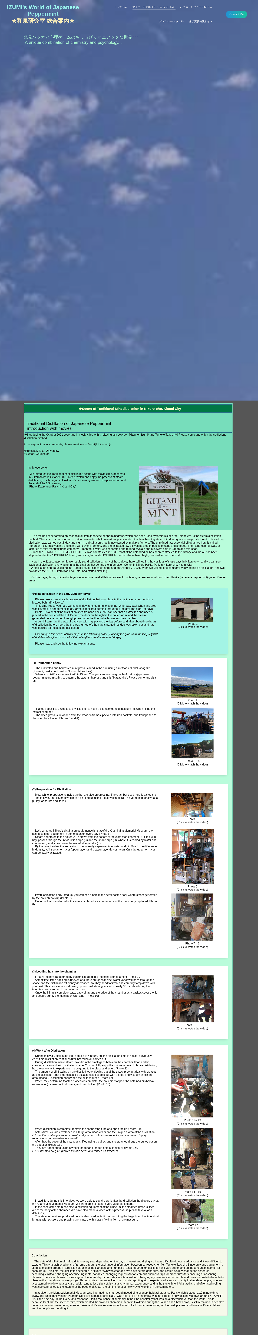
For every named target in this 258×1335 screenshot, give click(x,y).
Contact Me (236, 14)
